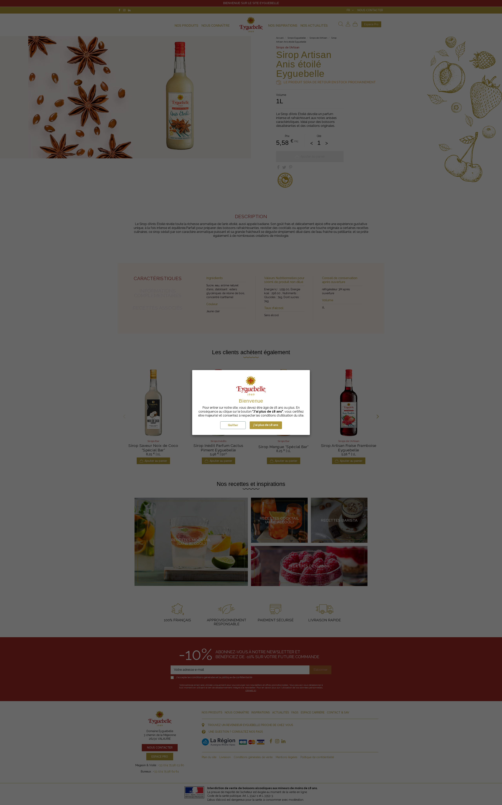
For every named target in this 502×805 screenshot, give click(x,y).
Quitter (233, 425)
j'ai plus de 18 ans (266, 425)
